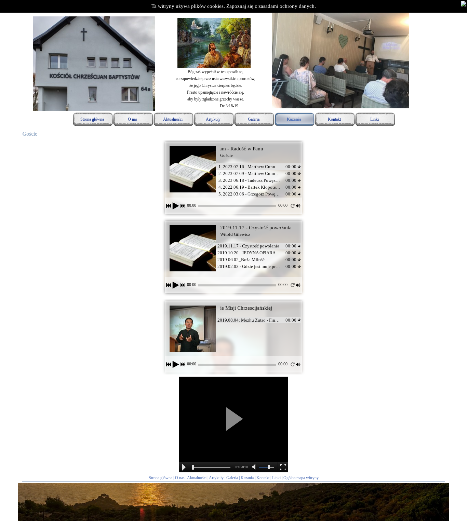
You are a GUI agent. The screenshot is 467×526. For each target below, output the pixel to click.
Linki (276, 477)
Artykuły (216, 477)
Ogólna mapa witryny (301, 477)
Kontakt (262, 477)
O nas (180, 477)
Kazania (247, 477)
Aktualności (196, 477)
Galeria (232, 477)
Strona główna (160, 477)
